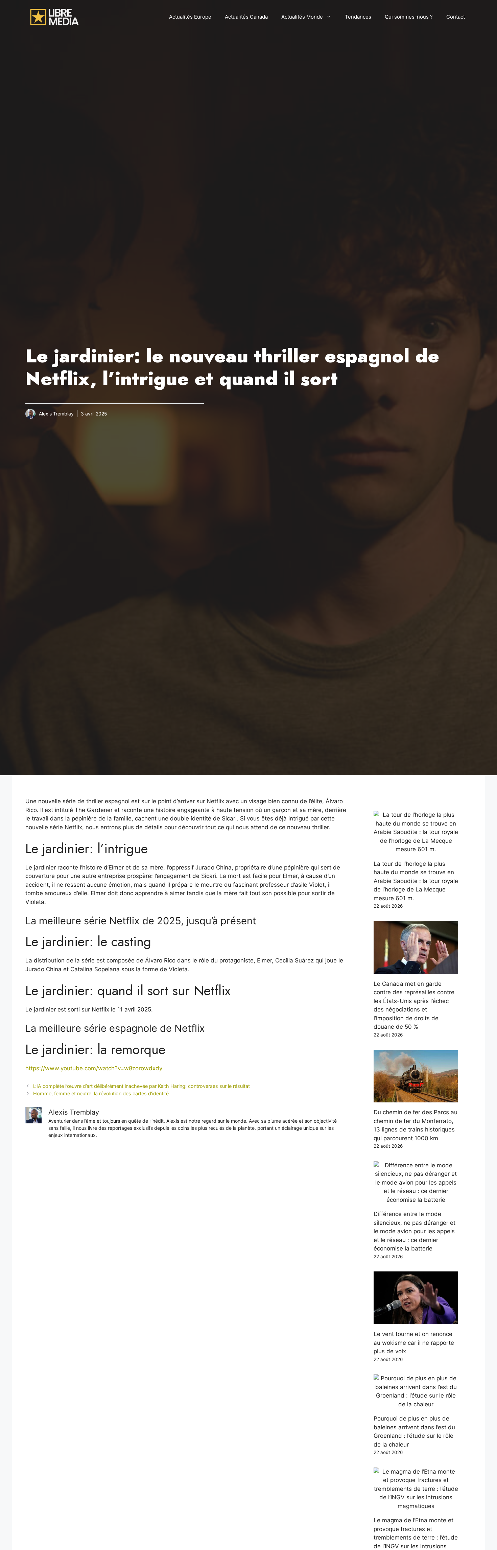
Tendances (358, 17)
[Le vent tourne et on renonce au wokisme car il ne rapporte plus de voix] (416, 1319)
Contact (455, 17)
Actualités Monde (302, 17)
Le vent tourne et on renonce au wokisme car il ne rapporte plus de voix (414, 1343)
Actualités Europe (190, 17)
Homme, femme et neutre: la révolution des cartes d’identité (101, 1093)
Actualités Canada (246, 17)
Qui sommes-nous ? (409, 17)
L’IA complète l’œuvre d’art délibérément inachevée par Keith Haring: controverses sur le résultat (141, 1086)
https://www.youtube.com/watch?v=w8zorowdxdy (93, 1068)
